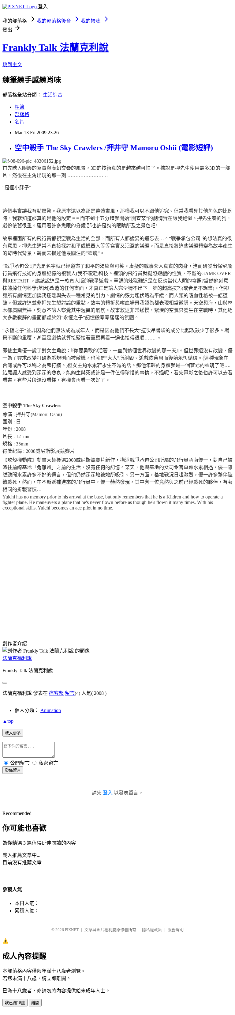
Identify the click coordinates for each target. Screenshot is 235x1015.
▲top (7, 721)
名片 (19, 121)
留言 (70, 693)
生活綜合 (52, 94)
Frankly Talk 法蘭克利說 (55, 47)
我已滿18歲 (15, 1003)
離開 (35, 1003)
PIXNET (72, 929)
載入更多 (13, 733)
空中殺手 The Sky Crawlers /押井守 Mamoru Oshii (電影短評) (114, 148)
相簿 (19, 107)
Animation (50, 710)
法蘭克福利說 (17, 658)
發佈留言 (13, 770)
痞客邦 (56, 693)
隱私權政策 (152, 929)
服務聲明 (176, 929)
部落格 (22, 114)
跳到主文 (12, 64)
